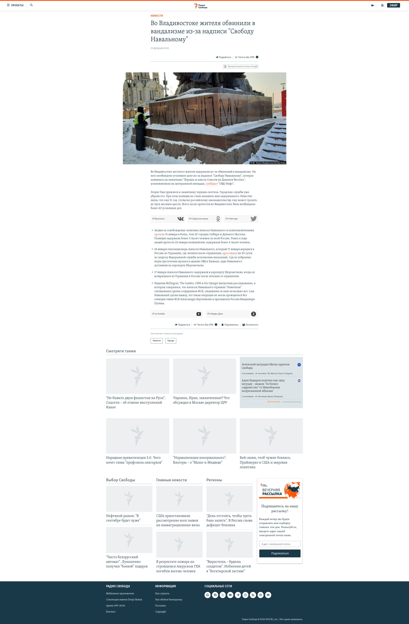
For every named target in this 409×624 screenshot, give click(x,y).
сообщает (212, 183)
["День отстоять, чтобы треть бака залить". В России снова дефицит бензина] (229, 499)
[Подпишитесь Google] (207, 595)
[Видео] (373, 5)
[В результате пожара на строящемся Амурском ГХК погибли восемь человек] (179, 545)
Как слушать (162, 593)
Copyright (160, 612)
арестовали (230, 253)
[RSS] (253, 595)
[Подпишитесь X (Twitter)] (223, 595)
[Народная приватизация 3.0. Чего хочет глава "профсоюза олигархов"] (137, 436)
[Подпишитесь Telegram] (238, 595)
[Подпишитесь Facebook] (215, 595)
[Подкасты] (261, 595)
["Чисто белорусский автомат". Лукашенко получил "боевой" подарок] (129, 540)
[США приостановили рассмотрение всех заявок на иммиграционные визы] (179, 499)
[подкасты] (382, 5)
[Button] (223, 57)
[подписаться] (268, 595)
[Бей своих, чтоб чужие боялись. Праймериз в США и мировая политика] (271, 436)
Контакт (111, 612)
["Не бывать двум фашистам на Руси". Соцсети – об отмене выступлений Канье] (137, 376)
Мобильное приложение (120, 593)
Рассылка (160, 606)
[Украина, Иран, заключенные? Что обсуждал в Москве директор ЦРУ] (204, 376)
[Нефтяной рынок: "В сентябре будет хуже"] (129, 499)
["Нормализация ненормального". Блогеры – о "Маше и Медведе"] (204, 436)
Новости (157, 16)
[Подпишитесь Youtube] (230, 595)
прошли (159, 234)
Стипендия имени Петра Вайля (124, 599)
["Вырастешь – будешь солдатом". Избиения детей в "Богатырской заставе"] (229, 545)
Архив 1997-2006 (115, 606)
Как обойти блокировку (168, 599)
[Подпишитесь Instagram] (245, 595)
